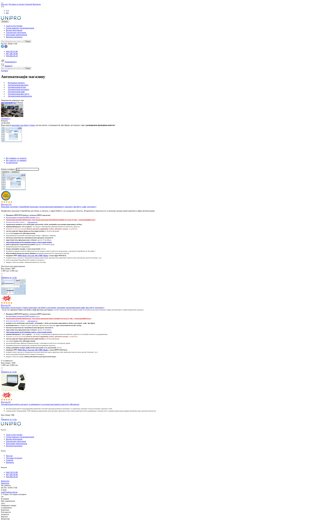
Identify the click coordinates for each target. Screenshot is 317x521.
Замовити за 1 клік (9, 277)
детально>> (6, 118)
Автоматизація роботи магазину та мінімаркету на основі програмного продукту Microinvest (40, 404)
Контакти (10, 462)
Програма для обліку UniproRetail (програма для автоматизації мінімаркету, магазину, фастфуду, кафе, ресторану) (48, 207)
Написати (5, 481)
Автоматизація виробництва (20, 96)
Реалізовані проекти (16, 83)
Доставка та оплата (14, 458)
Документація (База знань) (15, 222)
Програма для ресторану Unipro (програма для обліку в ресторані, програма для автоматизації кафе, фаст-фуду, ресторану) (52, 307)
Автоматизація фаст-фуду (18, 94)
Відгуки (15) (6, 204)
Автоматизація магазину (18, 85)
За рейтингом (11, 163)
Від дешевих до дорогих (16, 158)
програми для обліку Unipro (23, 125)
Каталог (5, 21)
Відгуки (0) (6, 305)
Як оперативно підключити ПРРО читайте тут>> (23, 217)
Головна (4, 71)
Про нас (9, 456)
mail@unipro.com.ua (9, 492)
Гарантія (9, 460)
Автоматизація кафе (16, 92)
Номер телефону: (8, 169)
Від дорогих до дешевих (16, 160)
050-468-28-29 (12, 56)
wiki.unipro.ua (32, 222)
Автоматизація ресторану (18, 89)
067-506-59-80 (12, 54)
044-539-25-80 (12, 51)
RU (7, 13)
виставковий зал (8, 103)
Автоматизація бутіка (17, 87)
